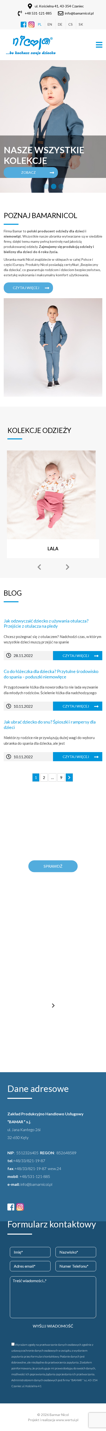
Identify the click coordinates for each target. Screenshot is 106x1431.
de (60, 24)
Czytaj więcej (26, 288)
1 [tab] (45, 186)
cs (70, 24)
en (50, 24)
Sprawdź (53, 866)
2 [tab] (53, 186)
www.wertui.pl (67, 1420)
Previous (38, 566)
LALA (53, 548)
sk (81, 24)
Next (67, 566)
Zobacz (28, 172)
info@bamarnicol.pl (79, 13)
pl (40, 24)
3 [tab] (60, 186)
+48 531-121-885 (38, 13)
